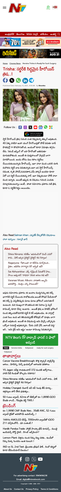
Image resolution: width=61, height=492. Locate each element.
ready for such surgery (45, 348)
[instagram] (27, 460)
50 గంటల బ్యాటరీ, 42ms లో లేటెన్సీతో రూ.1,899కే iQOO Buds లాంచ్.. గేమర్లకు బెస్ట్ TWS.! (29, 398)
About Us (8, 489)
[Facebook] (20, 128)
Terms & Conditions (49, 489)
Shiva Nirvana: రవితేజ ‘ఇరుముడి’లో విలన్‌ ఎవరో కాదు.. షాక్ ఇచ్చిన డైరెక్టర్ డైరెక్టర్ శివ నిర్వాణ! (30, 256)
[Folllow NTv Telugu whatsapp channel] (48, 7)
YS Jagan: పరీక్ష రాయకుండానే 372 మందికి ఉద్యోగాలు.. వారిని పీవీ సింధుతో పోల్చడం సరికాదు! (28, 371)
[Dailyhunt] (51, 128)
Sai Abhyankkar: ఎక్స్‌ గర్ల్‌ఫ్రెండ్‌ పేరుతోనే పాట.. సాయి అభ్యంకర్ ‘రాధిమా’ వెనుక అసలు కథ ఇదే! (29, 273)
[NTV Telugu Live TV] (55, 7)
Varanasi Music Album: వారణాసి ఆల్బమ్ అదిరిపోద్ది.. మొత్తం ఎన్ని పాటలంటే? (27, 282)
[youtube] (40, 460)
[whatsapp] (19, 80)
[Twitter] (30, 128)
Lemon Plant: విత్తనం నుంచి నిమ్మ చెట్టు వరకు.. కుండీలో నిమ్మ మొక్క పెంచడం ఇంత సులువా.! (28, 439)
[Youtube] (35, 128)
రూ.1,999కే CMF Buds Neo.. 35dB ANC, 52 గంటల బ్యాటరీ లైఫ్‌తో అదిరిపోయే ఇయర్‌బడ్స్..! (29, 412)
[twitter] (12, 80)
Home (5, 63)
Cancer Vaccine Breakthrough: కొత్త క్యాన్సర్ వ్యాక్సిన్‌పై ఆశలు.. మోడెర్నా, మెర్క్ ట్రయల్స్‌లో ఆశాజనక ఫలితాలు (29, 362)
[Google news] (40, 128)
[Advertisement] (30, 209)
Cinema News (15, 63)
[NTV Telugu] (17, 7)
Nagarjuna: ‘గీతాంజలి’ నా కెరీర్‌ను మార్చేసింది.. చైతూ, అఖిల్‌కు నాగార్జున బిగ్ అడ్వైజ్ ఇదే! (29, 264)
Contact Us (19, 489)
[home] (1, 34)
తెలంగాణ (20, 34)
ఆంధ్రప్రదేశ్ (9, 34)
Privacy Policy (32, 489)
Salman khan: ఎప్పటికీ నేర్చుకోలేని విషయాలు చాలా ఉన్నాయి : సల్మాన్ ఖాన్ (29, 237)
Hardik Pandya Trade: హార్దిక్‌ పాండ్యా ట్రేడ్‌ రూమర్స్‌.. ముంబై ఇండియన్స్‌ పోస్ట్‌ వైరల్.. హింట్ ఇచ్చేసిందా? (30, 430)
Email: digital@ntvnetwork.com (30, 479)
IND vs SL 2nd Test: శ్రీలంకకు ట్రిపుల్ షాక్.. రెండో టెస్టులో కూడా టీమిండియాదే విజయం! (29, 448)
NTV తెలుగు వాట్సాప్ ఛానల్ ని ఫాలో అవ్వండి (30, 339)
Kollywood (29, 348)
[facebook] (6, 80)
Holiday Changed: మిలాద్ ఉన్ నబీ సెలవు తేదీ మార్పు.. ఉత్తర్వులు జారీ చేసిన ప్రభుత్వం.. (27, 389)
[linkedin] (25, 80)
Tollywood (8, 352)
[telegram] (32, 80)
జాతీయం (44, 34)
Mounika (42, 85)
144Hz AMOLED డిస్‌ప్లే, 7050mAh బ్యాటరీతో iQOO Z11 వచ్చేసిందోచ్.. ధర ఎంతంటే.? (28, 421)
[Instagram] (25, 128)
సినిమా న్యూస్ (32, 34)
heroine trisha (16, 348)
